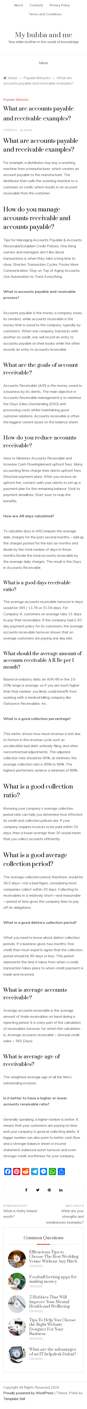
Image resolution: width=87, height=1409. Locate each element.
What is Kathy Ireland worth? (20, 1214)
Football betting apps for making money (53, 1279)
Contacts (36, 5)
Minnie (28, 130)
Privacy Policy (60, 5)
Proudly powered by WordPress (28, 1393)
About (18, 5)
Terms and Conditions (45, 14)
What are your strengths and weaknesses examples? (65, 1216)
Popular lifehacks (16, 100)
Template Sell (14, 1399)
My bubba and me (43, 35)
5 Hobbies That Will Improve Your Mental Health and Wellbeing (49, 1302)
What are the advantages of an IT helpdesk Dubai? (52, 1352)
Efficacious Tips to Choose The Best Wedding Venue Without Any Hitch (54, 1257)
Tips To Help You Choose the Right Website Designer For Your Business (52, 1327)
